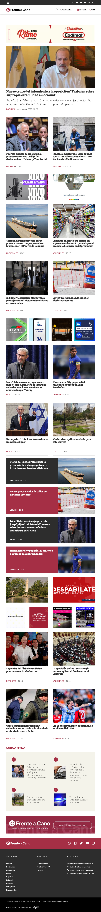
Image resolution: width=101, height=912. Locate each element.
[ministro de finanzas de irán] (27, 362)
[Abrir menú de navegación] (7, 2)
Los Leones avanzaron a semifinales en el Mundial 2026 (73, 727)
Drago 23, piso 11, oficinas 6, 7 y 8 (81, 873)
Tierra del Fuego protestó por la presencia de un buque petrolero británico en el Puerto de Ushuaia (25, 243)
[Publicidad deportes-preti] (15, 617)
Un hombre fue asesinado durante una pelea (78, 800)
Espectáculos (11, 890)
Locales (10, 109)
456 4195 (80, 870)
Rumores (9, 883)
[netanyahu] (27, 419)
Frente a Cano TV (43, 867)
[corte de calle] (74, 278)
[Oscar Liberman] (27, 134)
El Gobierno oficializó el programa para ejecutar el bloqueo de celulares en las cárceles (27, 301)
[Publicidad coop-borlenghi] (74, 187)
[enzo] (74, 362)
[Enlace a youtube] (85, 2)
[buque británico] (27, 221)
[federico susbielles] (50, 67)
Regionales (10, 867)
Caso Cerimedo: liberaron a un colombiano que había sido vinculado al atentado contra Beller (27, 728)
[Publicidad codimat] (50, 34)
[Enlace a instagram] (89, 2)
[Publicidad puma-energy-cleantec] (16, 329)
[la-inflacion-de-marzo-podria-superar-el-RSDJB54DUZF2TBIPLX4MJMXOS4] (74, 221)
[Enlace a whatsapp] (73, 2)
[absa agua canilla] (60, 772)
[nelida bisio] (74, 134)
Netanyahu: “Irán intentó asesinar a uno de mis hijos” (27, 440)
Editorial (9, 880)
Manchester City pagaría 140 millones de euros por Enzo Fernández (69, 385)
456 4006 (89, 870)
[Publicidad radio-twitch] (27, 187)
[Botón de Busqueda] (93, 2)
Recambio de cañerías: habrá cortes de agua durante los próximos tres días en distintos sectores (78, 772)
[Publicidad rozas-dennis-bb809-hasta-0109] (85, 617)
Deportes (58, 394)
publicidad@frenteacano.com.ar (81, 864)
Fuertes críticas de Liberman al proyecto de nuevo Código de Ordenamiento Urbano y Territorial (26, 156)
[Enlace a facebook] (77, 2)
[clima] (74, 419)
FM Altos (40, 870)
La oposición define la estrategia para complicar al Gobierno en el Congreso (71, 671)
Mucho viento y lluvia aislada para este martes (72, 440)
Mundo (9, 394)
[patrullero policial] (60, 799)
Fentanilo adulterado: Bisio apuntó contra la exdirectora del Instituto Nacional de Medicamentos (72, 156)
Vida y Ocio (10, 887)
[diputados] (74, 649)
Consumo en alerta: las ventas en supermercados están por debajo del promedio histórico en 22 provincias (73, 243)
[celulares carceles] (27, 278)
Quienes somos (43, 864)
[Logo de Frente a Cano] (18, 10)
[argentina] (74, 706)
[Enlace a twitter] (81, 2)
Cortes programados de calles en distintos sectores (71, 299)
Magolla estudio (27, 907)
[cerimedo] (27, 706)
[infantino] (27, 649)
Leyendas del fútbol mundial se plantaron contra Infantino (24, 670)
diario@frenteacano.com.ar (79, 867)
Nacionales (58, 166)
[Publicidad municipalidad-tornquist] (27, 590)
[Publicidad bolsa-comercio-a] (38, 617)
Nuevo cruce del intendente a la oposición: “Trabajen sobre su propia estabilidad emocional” (50, 93)
